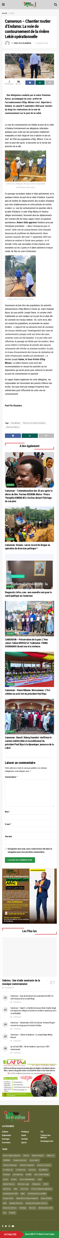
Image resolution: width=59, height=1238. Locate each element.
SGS (4, 1203)
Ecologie (5, 1139)
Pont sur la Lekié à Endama (34, 423)
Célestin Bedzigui (10, 1165)
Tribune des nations (45, 1136)
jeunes (13, 1179)
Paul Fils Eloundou (22, 43)
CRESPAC (6, 1160)
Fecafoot (6, 1174)
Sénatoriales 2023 (45, 1208)
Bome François (37, 1155)
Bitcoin (26, 1155)
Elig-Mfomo (15, 423)
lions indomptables (27, 1179)
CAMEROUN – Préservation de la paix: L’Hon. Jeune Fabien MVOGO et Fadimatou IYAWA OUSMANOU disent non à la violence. (26, 643)
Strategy (23, 1208)
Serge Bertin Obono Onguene (27, 1198)
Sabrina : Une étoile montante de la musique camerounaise (21, 982)
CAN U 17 (50, 1155)
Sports (24, 1142)
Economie (6, 1142)
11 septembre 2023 (41, 43)
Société (11, 13)
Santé (23, 1135)
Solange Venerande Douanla (36, 1203)
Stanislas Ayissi (12, 427)
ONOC (46, 1184)
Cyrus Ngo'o (34, 1160)
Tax (4, 1213)
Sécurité (32, 1208)
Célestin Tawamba (27, 1165)
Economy (32, 1170)
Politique (25, 1132)
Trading (12, 1213)
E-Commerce (20, 1170)
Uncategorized (46, 1141)
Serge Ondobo (46, 1198)
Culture (5, 1132)
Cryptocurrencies (20, 1160)
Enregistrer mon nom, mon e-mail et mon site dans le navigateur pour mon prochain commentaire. (30, 850)
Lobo (39, 1179)
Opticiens (7, 1189)
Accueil (4, 13)
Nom (8, 811)
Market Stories (8, 1184)
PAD (15, 1189)
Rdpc (23, 1194)
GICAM (28, 1174)
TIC (41, 1132)
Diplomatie (6, 1135)
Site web (8, 836)
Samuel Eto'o (8, 1198)
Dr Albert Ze (8, 1170)
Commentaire (11, 777)
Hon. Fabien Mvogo (42, 1174)
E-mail (8, 824)
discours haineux (44, 1165)
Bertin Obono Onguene (11, 1155)
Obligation (36, 1184)
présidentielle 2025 (10, 1194)
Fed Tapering (18, 1174)
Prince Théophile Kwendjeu (42, 1189)
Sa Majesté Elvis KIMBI (37, 1194)
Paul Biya (24, 1189)
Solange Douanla (16, 1203)
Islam (5, 1179)
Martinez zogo (23, 1184)
